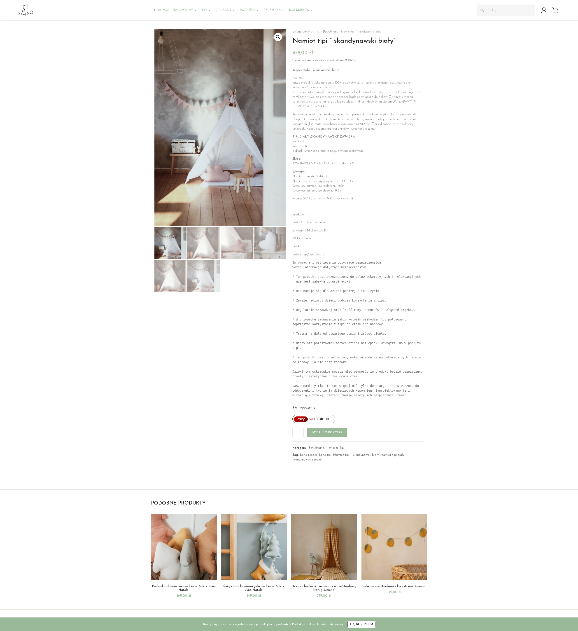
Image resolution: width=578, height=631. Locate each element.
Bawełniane (330, 31)
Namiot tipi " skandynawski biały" (356, 455)
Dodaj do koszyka (327, 432)
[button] (278, 37)
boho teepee (308, 455)
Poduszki (247, 10)
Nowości (161, 10)
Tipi (204, 10)
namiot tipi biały (393, 455)
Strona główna (302, 31)
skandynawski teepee (307, 459)
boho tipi (325, 455)
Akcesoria (272, 10)
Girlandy (223, 10)
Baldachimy (183, 10)
